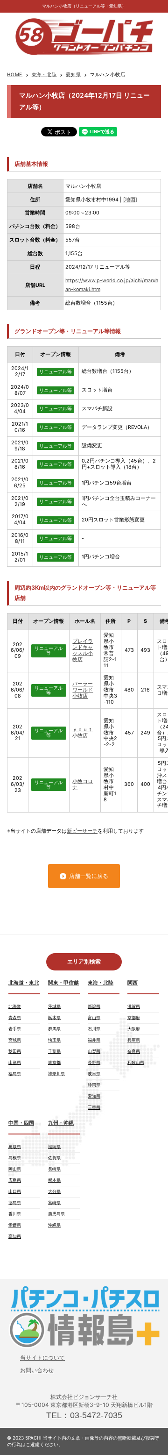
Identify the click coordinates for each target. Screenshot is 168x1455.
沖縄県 (54, 1224)
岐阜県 (94, 1073)
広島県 (14, 1180)
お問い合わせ (37, 1370)
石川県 (94, 1028)
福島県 (14, 1073)
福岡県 (54, 1146)
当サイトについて (42, 1357)
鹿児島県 (56, 1213)
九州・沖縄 (61, 1123)
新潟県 (94, 1006)
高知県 (14, 1236)
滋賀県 (133, 1006)
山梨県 (94, 1051)
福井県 (94, 1039)
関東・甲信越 (63, 983)
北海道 (14, 1006)
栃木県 (54, 1017)
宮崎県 (54, 1202)
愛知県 (73, 74)
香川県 (14, 1213)
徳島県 (14, 1202)
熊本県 (54, 1180)
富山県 (94, 1017)
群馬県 (54, 1028)
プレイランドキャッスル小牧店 (82, 650)
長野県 (94, 1062)
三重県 (94, 1107)
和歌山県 (135, 1062)
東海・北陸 (44, 74)
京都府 (133, 1017)
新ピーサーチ (82, 831)
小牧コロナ (82, 784)
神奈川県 (56, 1073)
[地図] (130, 200)
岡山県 (14, 1168)
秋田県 (14, 1051)
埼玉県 (54, 1039)
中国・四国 (21, 1123)
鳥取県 (14, 1146)
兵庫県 (133, 1039)
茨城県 (54, 1006)
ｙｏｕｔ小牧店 (82, 733)
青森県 (14, 1017)
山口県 (14, 1191)
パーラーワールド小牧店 (82, 690)
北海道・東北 (23, 983)
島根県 (14, 1157)
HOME (14, 74)
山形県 (14, 1062)
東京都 (54, 1062)
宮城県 (14, 1039)
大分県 (54, 1191)
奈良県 (133, 1051)
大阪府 (133, 1028)
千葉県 (54, 1051)
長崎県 (54, 1168)
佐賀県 (54, 1157)
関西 (132, 983)
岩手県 (14, 1028)
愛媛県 (14, 1224)
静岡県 (94, 1084)
